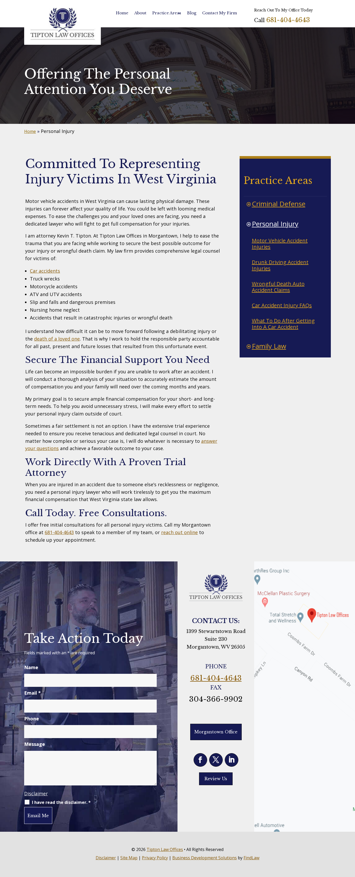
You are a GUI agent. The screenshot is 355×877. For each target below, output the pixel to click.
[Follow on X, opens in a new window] (216, 760)
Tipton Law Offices (165, 849)
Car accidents (45, 271)
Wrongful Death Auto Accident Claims (278, 286)
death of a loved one (57, 339)
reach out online (179, 532)
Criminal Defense (278, 203)
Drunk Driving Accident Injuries (280, 265)
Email (32, 693)
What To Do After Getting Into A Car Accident (283, 323)
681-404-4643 (288, 20)
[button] (350, 839)
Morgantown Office (216, 731)
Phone (31, 718)
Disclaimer (36, 793)
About (140, 13)
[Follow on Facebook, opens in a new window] (200, 760)
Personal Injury (275, 223)
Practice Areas (166, 13)
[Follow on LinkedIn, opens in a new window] (231, 760)
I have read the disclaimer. (61, 802)
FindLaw (251, 858)
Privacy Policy (155, 858)
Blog (191, 13)
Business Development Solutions (204, 858)
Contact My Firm (219, 13)
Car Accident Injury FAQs (282, 305)
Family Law (269, 346)
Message (34, 744)
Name (31, 667)
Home (122, 13)
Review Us (216, 778)
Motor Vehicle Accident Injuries (280, 243)
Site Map (128, 858)
